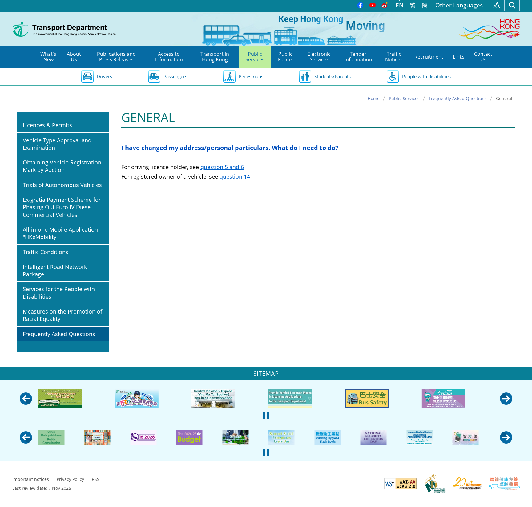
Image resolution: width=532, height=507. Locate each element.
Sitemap (266, 373)
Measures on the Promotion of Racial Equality (62, 315)
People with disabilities (426, 76)
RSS (95, 479)
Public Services (404, 98)
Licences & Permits (47, 125)
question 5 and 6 (222, 167)
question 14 (235, 176)
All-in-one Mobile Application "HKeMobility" (60, 233)
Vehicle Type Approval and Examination (57, 143)
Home (374, 98)
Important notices (30, 479)
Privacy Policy (70, 479)
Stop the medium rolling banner (266, 415)
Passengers (175, 76)
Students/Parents (332, 76)
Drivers (104, 76)
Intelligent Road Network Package (55, 270)
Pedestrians (251, 76)
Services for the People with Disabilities (59, 292)
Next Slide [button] (506, 398)
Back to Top (521, 496)
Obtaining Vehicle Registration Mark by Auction (62, 166)
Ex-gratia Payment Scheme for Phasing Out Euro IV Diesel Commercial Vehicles (62, 207)
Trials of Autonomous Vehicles (62, 185)
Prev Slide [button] (26, 398)
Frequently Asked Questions (458, 98)
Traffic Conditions (45, 252)
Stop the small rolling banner (266, 452)
